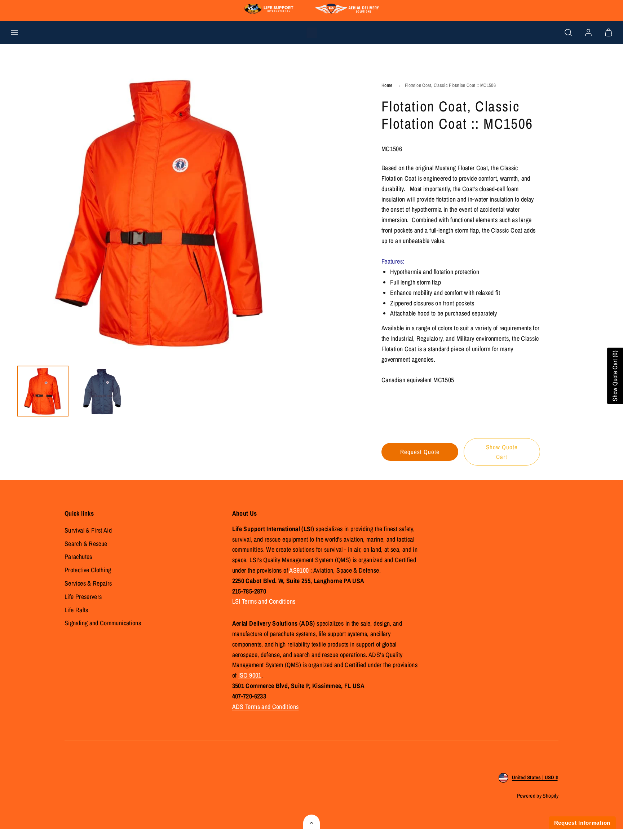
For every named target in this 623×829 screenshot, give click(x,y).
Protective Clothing (88, 569)
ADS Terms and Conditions (265, 706)
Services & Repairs (88, 583)
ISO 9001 (249, 675)
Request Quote (419, 451)
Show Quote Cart (502, 452)
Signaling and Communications (103, 622)
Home (386, 85)
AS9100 (299, 570)
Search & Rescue (86, 543)
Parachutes (78, 556)
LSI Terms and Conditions (264, 601)
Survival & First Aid (88, 530)
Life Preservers (83, 596)
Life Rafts (76, 609)
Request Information (582, 823)
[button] (14, 32)
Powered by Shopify (537, 795)
